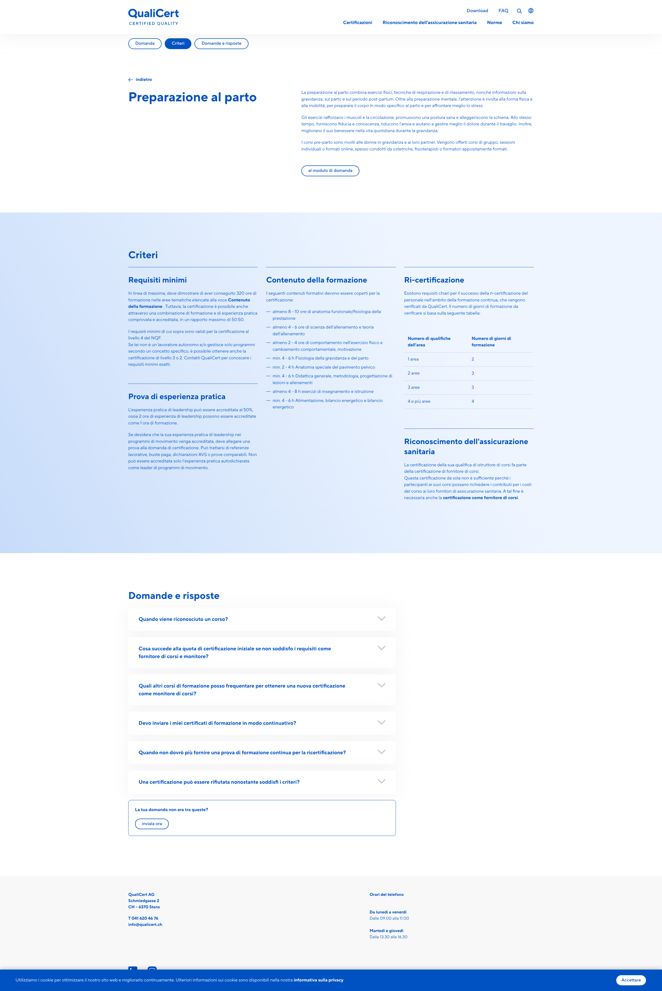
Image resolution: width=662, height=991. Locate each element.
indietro (144, 79)
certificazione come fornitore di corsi (480, 498)
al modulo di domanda (330, 170)
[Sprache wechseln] (531, 10)
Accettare (631, 980)
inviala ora (152, 824)
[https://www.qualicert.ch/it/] (153, 17)
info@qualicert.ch (145, 924)
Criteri (178, 43)
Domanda (145, 43)
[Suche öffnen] (519, 11)
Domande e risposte (221, 43)
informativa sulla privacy (318, 980)
